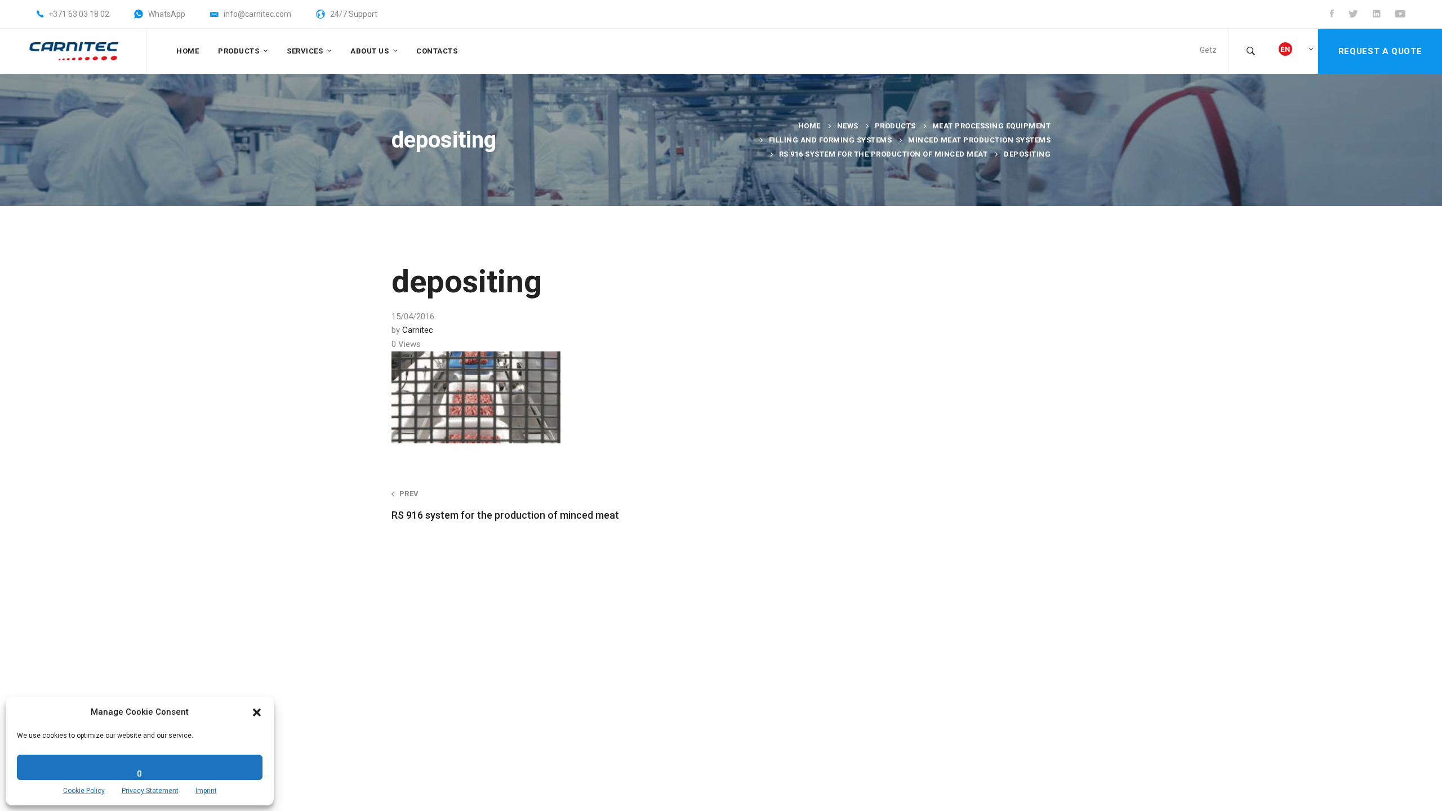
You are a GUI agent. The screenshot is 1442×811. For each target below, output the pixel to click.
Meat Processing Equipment (991, 126)
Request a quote (1380, 51)
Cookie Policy (84, 791)
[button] (256, 712)
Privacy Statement (150, 791)
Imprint (206, 791)
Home (809, 126)
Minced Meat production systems (979, 140)
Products (895, 126)
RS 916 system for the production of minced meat (883, 154)
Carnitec (417, 330)
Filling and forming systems (830, 140)
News (847, 126)
